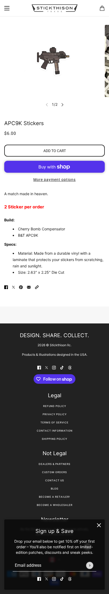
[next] (62, 104)
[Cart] (102, 8)
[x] (46, 578)
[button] (37, 287)
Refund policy (54, 406)
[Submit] (89, 565)
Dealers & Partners (54, 464)
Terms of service (54, 422)
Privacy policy (55, 414)
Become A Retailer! (54, 496)
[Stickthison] (54, 8)
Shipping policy (54, 438)
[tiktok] (62, 578)
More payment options (54, 179)
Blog (54, 488)
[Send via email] (29, 287)
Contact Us (54, 480)
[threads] (70, 578)
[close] (99, 525)
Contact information (54, 430)
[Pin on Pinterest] (21, 287)
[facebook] (39, 578)
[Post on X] (13, 287)
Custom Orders (54, 472)
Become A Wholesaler (54, 505)
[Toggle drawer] (7, 8)
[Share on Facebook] (6, 287)
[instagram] (54, 578)
